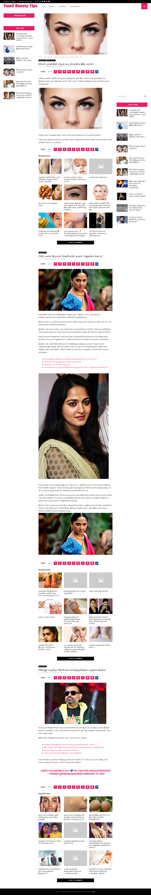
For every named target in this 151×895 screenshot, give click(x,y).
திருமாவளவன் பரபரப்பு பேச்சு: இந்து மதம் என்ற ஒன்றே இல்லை (24, 83)
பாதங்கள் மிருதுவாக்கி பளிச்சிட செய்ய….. (100, 646)
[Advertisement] (132, 49)
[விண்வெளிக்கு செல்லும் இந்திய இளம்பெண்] (9, 49)
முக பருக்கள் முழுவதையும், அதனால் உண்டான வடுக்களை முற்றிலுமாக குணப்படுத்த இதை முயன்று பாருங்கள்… (74, 648)
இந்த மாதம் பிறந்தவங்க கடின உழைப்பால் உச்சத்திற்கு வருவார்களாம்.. (137, 184)
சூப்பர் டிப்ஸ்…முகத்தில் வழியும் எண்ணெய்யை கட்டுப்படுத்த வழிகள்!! (49, 817)
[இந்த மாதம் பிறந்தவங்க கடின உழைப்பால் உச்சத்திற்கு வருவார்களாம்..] (122, 183)
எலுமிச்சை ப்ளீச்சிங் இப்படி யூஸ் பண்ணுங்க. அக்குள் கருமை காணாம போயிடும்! (49, 179)
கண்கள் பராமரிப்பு (51, 60)
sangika (42, 67)
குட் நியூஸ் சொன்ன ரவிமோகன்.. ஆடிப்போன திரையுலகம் (137, 219)
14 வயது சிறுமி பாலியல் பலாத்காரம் (24, 70)
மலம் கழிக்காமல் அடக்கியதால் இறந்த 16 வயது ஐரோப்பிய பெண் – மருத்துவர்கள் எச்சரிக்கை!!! (75, 367)
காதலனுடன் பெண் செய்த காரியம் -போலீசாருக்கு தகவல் (50, 842)
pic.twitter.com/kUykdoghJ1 (92, 771)
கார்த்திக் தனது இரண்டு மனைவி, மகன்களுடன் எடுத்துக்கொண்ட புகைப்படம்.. (70, 744)
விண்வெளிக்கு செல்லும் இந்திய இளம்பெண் (24, 47)
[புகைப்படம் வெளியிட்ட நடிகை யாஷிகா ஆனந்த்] (122, 196)
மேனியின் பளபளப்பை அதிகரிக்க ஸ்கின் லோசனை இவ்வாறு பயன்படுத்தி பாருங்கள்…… (100, 871)
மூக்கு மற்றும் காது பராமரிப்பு (98, 591)
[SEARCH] (145, 96)
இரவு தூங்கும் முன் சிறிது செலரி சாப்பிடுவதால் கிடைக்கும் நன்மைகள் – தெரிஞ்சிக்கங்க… (74, 747)
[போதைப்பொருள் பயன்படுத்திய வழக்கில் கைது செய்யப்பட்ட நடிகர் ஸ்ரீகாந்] (9, 36)
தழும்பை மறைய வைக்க (47, 617)
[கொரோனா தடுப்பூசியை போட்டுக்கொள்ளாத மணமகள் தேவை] (122, 208)
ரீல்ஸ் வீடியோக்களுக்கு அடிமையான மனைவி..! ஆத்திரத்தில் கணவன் (24, 95)
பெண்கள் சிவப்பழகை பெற (98, 177)
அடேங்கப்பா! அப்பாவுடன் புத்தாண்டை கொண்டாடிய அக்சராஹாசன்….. (98, 233)
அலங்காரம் (62, 6)
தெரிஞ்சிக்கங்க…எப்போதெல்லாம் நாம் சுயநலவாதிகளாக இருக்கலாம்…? (50, 871)
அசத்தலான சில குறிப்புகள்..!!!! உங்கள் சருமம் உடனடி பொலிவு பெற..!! (49, 233)
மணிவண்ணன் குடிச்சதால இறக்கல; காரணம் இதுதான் (63, 753)
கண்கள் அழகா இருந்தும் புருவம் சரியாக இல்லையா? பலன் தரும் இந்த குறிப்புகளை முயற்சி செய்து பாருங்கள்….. (75, 206)
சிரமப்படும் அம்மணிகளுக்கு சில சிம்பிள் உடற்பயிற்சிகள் (62, 362)
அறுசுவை (51, 6)
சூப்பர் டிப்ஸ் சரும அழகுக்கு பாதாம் (48, 204)
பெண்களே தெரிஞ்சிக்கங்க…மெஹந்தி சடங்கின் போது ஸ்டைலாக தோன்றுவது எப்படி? (49, 593)
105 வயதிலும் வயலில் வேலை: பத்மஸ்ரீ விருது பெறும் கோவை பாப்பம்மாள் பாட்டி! (70, 359)
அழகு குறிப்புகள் (75, 6)
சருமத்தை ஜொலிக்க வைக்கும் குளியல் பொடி (74, 842)
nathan (42, 259)
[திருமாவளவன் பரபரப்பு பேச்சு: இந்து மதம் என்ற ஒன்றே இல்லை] (9, 84)
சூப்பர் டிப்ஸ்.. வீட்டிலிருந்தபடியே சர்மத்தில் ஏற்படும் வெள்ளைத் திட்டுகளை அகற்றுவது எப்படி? (74, 817)
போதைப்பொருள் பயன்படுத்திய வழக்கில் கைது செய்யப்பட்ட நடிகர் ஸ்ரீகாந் (24, 36)
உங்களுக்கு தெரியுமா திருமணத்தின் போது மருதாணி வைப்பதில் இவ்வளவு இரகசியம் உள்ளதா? (99, 844)
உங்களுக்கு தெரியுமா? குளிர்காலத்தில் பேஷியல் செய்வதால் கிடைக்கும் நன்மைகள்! (72, 620)
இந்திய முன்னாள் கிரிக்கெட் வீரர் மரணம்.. (24, 59)
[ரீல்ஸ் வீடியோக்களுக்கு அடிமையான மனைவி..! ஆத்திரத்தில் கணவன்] (9, 95)
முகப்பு (43, 6)
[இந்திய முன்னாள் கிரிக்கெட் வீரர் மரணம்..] (9, 60)
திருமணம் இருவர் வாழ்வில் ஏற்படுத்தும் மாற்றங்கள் (61, 750)
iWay (93, 892)
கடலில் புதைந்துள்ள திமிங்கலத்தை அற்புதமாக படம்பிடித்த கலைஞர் (73, 871)
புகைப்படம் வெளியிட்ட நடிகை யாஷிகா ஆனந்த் (137, 194)
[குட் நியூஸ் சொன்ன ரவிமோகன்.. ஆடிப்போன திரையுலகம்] (122, 219)
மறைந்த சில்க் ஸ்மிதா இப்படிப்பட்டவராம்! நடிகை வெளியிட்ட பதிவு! (47, 647)
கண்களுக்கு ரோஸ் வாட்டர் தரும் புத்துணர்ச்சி (74, 592)
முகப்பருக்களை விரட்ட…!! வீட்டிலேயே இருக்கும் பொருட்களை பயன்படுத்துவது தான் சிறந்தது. (75, 233)
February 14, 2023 (93, 774)
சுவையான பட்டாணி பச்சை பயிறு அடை (57, 364)
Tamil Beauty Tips (20, 6)
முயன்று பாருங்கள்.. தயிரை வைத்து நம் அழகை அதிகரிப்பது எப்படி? (75, 179)
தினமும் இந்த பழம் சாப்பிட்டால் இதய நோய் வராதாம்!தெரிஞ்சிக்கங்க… (99, 817)
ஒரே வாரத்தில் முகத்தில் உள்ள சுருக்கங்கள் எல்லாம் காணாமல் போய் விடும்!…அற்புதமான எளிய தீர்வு (99, 206)
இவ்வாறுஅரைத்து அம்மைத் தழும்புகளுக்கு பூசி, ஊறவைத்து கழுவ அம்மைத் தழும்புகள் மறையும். (100, 620)
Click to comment (76, 242)
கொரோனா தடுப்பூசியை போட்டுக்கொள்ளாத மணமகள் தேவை (137, 207)
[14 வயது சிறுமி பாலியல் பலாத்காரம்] (9, 72)
